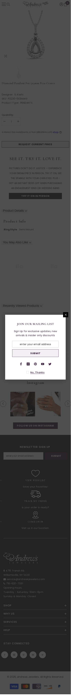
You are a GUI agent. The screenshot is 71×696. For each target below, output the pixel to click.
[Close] (65, 314)
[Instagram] (28, 364)
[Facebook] (21, 364)
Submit (35, 353)
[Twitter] (49, 364)
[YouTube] (42, 364)
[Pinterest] (35, 364)
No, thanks (37, 372)
